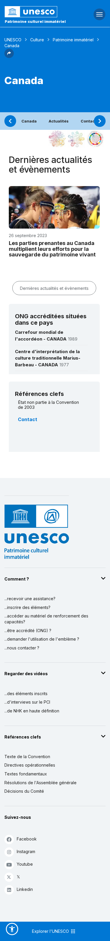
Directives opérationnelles (29, 765)
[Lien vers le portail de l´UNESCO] (37, 11)
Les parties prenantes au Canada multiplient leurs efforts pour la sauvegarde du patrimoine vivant (52, 249)
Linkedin (25, 889)
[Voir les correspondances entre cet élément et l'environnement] (76, 139)
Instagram (26, 851)
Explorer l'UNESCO (51, 931)
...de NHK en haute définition (31, 710)
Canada (29, 121)
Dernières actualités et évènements (54, 288)
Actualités (59, 121)
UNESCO (12, 39)
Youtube (25, 864)
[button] (9, 56)
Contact (88, 121)
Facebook (27, 838)
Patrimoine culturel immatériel (35, 21)
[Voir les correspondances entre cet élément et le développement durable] (95, 139)
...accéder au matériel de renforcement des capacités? (46, 618)
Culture (37, 39)
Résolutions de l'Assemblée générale (40, 782)
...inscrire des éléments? (27, 607)
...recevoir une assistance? (29, 598)
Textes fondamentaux (25, 773)
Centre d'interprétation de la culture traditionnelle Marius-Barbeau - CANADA (47, 358)
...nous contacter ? (21, 647)
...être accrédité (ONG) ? (27, 630)
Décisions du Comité (24, 791)
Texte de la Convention (27, 756)
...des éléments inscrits (26, 693)
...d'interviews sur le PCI (27, 702)
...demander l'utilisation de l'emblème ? (41, 639)
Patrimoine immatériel (73, 39)
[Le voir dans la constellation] (57, 139)
